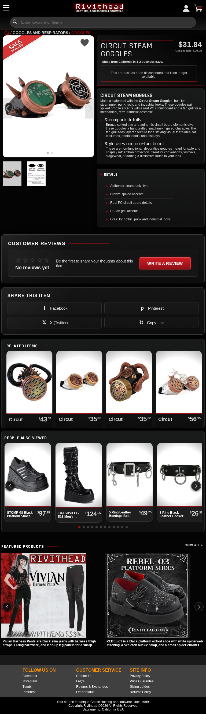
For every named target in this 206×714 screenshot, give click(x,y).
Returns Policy (140, 692)
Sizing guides (140, 687)
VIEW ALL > (194, 545)
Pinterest (29, 692)
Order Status (85, 692)
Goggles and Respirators (40, 33)
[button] (90, 108)
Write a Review (165, 263)
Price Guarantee (142, 681)
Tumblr (28, 687)
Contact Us (84, 676)
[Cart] (198, 8)
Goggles (80, 33)
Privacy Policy (140, 676)
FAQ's (80, 681)
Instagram (30, 681)
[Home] (6, 33)
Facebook (30, 676)
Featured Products (22, 546)
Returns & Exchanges (92, 687)
